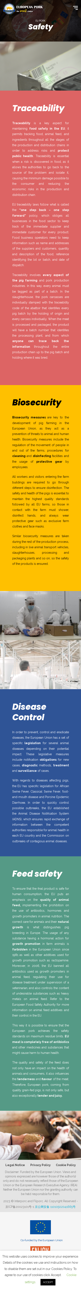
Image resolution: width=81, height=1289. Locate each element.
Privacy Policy (40, 1165)
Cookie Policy (66, 1165)
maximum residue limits (47, 1036)
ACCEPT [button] (48, 1282)
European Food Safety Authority (34, 1004)
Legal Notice (15, 1165)
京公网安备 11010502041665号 (55, 1206)
